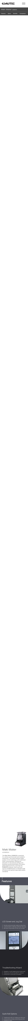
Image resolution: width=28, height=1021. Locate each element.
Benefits (15, 13)
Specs (9, 13)
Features (3, 13)
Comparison (23, 13)
